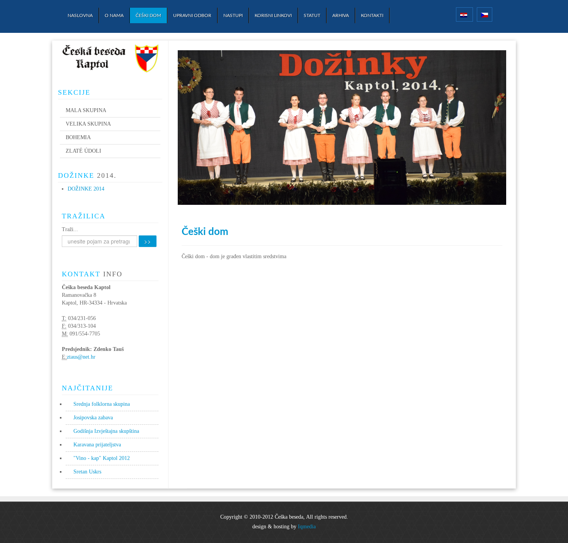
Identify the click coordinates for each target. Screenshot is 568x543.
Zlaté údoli (83, 151)
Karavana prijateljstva (97, 445)
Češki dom (148, 15)
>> (147, 241)
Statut (312, 15)
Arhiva (340, 15)
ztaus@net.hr (81, 357)
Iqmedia (307, 526)
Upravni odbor (192, 15)
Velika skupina (88, 124)
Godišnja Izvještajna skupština (106, 431)
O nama (114, 15)
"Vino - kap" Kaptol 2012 (101, 458)
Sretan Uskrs (87, 472)
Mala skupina (86, 110)
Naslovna (80, 15)
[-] (110, 59)
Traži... (70, 229)
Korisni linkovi (273, 15)
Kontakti (372, 15)
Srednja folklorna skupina (101, 404)
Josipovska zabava (93, 417)
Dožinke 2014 (86, 189)
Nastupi (233, 15)
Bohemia (78, 137)
